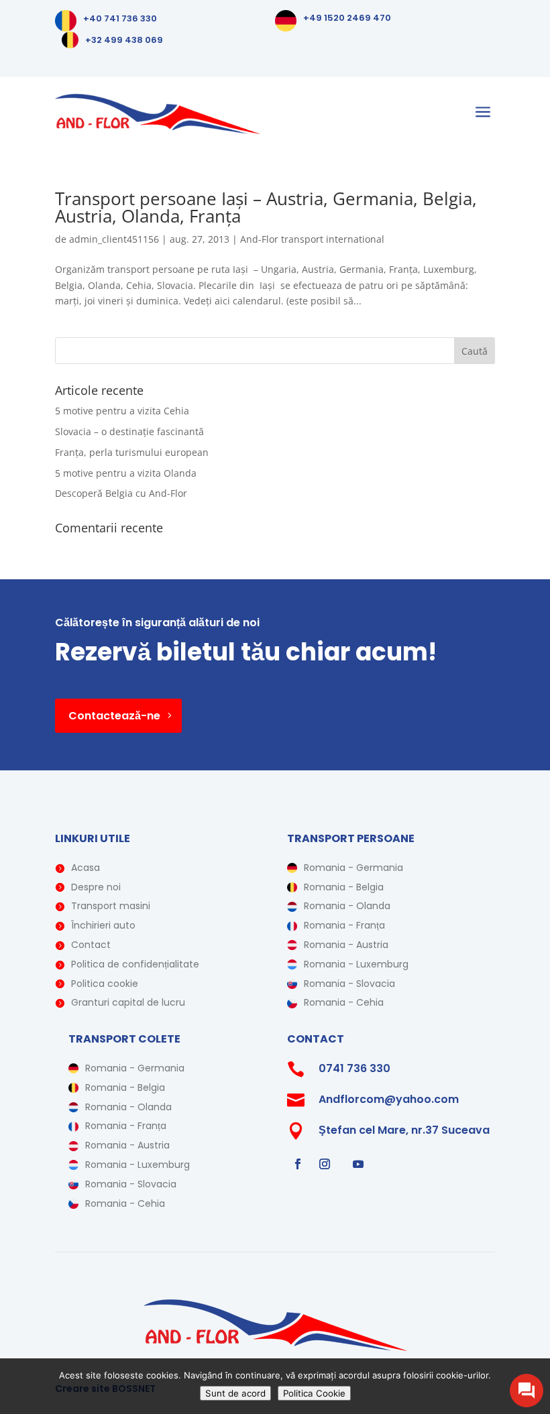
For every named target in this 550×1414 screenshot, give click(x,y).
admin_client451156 (114, 239)
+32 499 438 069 (124, 40)
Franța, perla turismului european (132, 452)
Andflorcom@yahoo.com (389, 1099)
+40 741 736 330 (120, 18)
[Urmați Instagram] (324, 1164)
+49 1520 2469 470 (347, 17)
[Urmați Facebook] (298, 1164)
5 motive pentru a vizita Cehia (122, 410)
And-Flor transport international (312, 239)
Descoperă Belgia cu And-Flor (121, 493)
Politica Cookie (314, 1393)
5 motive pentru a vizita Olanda (126, 473)
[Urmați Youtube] (358, 1164)
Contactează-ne (114, 715)
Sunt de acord (235, 1393)
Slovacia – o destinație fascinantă (129, 431)
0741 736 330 (354, 1068)
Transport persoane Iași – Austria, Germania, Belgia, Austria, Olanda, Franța (266, 207)
